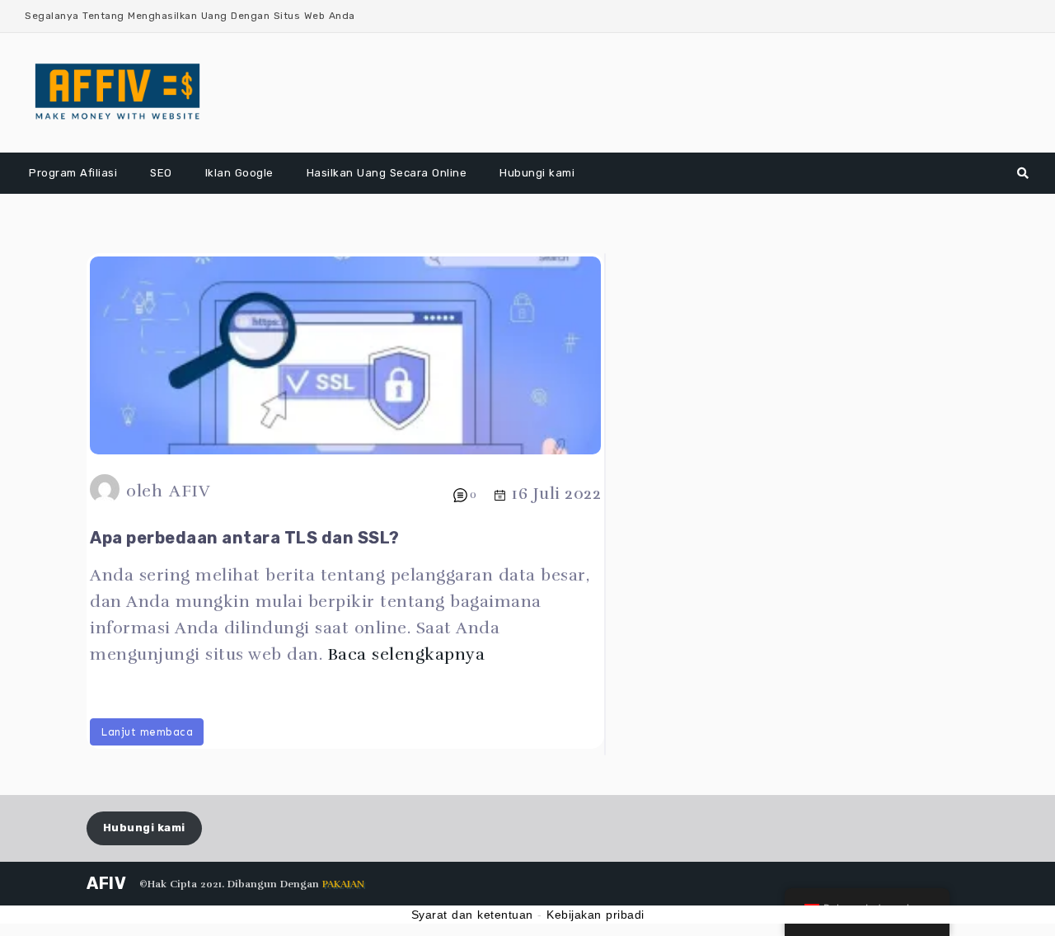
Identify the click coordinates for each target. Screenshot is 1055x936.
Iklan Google (239, 173)
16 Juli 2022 (556, 493)
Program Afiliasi (73, 173)
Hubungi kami (536, 173)
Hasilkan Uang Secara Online (387, 173)
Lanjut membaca (147, 732)
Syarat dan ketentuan (472, 914)
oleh (144, 491)
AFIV (189, 491)
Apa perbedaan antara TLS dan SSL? (245, 538)
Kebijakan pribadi (595, 914)
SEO (161, 173)
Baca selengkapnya (406, 654)
